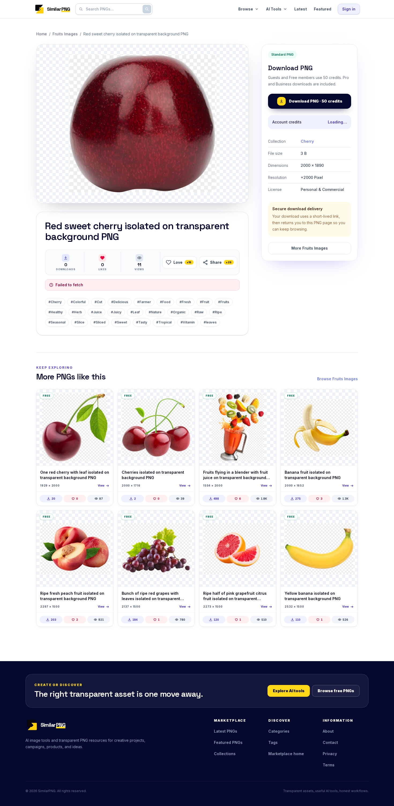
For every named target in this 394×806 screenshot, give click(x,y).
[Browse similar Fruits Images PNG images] (104, 398)
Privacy (330, 753)
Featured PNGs (228, 742)
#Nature (155, 312)
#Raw (199, 312)
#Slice (79, 322)
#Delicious (119, 302)
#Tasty (141, 322)
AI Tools (273, 9)
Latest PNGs (225, 731)
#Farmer (144, 302)
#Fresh (185, 302)
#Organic (178, 312)
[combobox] (113, 9)
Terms (328, 765)
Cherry (307, 141)
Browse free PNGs (336, 690)
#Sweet (121, 322)
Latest (300, 9)
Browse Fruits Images (337, 378)
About (328, 731)
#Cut (98, 302)
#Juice (96, 312)
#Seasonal (57, 322)
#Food (165, 302)
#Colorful (78, 302)
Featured (322, 9)
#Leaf (135, 312)
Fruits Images (65, 34)
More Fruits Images (309, 248)
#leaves (210, 322)
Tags (273, 742)
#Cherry (55, 302)
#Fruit (204, 302)
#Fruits (223, 302)
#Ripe (217, 312)
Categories (278, 731)
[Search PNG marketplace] (147, 9)
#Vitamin (188, 322)
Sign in (348, 9)
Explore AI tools (288, 690)
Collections (225, 753)
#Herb (77, 312)
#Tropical (164, 322)
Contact (330, 742)
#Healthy (56, 312)
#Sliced (100, 322)
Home (41, 34)
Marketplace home (286, 753)
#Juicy (116, 312)
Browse (245, 9)
